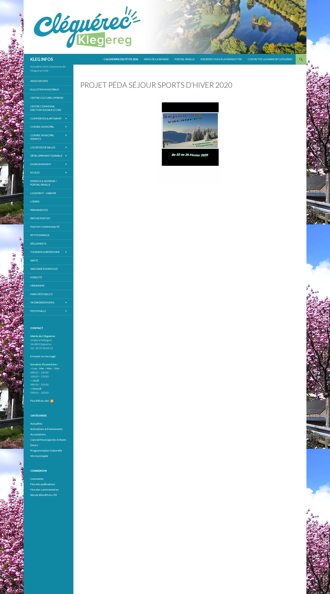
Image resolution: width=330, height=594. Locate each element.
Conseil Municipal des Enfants (48, 439)
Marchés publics (41, 294)
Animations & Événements (46, 429)
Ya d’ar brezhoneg (42, 302)
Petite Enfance (39, 235)
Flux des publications (42, 484)
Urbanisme (37, 285)
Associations (39, 80)
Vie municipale (39, 456)
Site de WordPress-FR (43, 495)
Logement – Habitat (43, 193)
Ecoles (35, 172)
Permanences (39, 209)
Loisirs (34, 201)
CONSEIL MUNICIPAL (42, 126)
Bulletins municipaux (44, 89)
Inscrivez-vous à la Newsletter (221, 59)
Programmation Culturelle (46, 450)
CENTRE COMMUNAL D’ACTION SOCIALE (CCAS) (45, 108)
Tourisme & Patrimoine (45, 251)
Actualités (36, 423)
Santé (34, 260)
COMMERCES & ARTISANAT (46, 118)
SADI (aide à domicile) (44, 268)
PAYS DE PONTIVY (40, 218)
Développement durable (46, 155)
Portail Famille (185, 59)
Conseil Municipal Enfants (42, 137)
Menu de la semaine (156, 59)
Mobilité (36, 277)
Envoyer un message (42, 356)
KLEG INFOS (41, 59)
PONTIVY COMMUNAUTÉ (44, 226)
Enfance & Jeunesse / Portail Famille (43, 183)
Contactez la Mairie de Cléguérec (270, 59)
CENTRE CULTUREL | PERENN (46, 97)
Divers (34, 445)
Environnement (40, 164)
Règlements (38, 243)
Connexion (37, 478)
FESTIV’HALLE (38, 310)
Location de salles (42, 147)
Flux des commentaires (44, 489)
